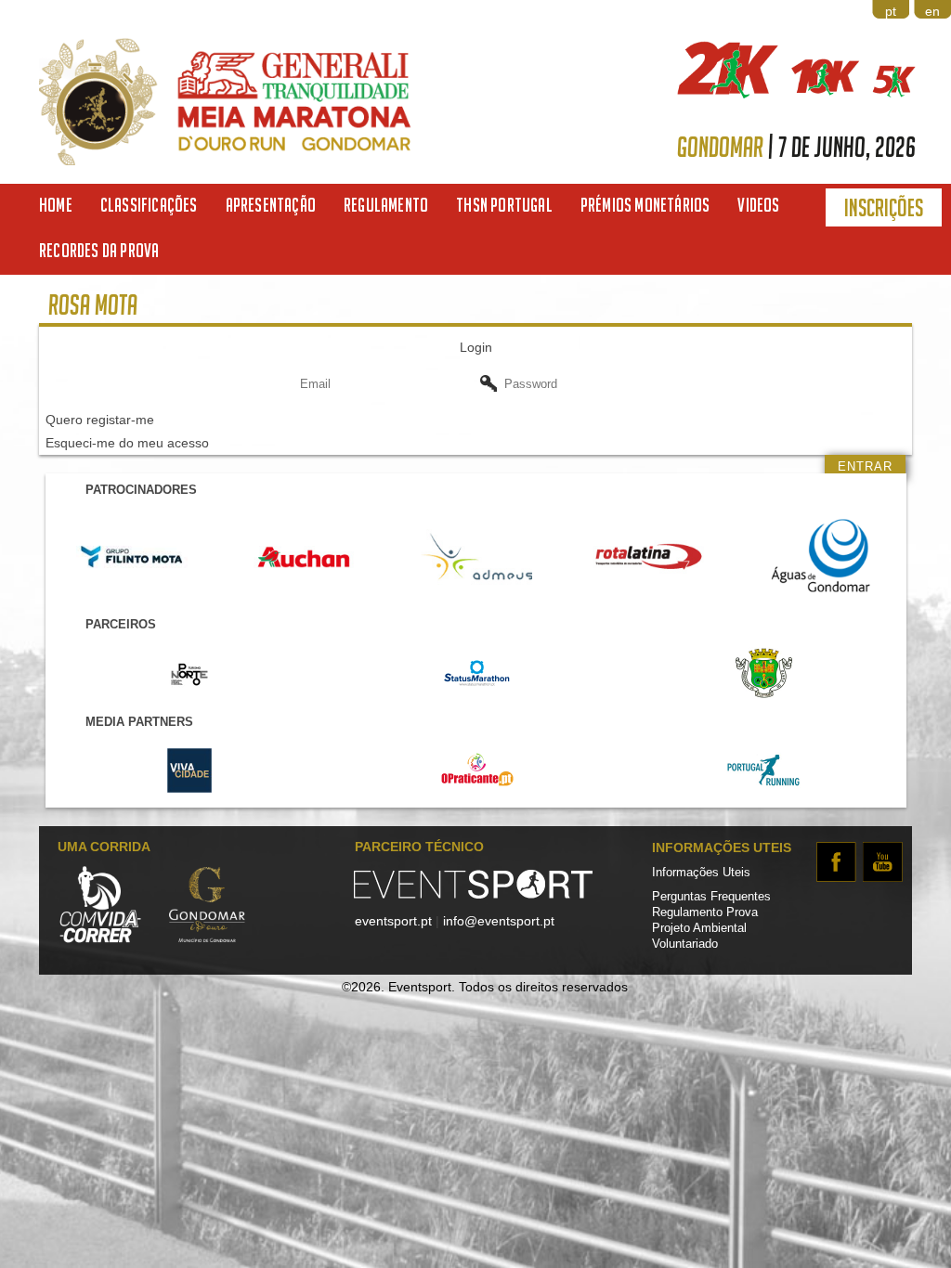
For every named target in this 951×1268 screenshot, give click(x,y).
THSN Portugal (504, 204)
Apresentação (271, 204)
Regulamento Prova (705, 912)
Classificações (149, 204)
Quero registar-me (100, 419)
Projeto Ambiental (699, 928)
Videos (758, 204)
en (932, 11)
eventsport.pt (393, 920)
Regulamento (386, 204)
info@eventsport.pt (498, 920)
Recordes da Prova (99, 250)
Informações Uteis (701, 872)
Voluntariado (685, 944)
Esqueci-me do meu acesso (127, 442)
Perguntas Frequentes (711, 896)
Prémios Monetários (645, 204)
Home (55, 204)
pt (890, 11)
